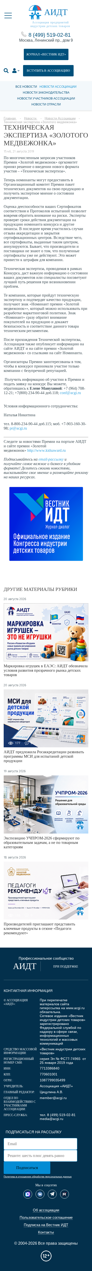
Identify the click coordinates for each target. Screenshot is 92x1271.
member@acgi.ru (53, 1098)
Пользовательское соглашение (46, 1217)
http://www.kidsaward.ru (46, 450)
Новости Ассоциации (58, 86)
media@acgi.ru (51, 1119)
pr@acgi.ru (18, 428)
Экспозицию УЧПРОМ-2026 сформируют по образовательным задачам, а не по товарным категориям (41, 842)
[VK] (40, 1194)
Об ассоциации (46, 1210)
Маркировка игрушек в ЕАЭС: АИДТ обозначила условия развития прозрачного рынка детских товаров (46, 670)
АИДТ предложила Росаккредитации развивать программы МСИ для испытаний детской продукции (44, 756)
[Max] (27, 1194)
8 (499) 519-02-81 (49, 35)
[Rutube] (64, 1194)
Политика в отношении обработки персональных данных (38, 1176)
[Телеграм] (52, 1194)
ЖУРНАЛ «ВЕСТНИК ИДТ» (46, 54)
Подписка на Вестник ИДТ (46, 1225)
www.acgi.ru (75, 1008)
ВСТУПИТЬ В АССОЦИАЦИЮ (48, 70)
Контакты (46, 1232)
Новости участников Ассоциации (46, 98)
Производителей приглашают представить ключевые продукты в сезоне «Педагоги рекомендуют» (39, 928)
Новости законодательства (46, 92)
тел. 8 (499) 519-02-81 (58, 1115)
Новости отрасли (46, 104)
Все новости (26, 86)
